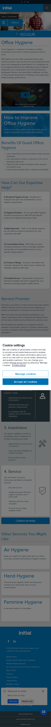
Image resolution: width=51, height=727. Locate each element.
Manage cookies (25, 373)
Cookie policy (19, 365)
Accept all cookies (25, 381)
